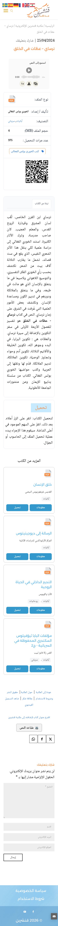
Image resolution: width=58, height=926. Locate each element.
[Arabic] (32, 5)
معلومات (40, 507)
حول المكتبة (26, 692)
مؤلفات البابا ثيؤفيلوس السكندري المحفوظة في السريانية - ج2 (33, 640)
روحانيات (33, 601)
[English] (27, 5)
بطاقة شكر (27, 699)
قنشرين (22, 920)
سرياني (11, 121)
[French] (21, 5)
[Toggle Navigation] (6, 11)
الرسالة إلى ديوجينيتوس (34, 533)
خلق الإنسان (42, 484)
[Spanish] (10, 5)
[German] (16, 5)
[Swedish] (5, 5)
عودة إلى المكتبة (43, 692)
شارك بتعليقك (25, 41)
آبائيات (19, 121)
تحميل (41, 408)
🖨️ (29, 727)
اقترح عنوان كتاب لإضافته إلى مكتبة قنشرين (29, 717)
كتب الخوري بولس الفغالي (25, 151)
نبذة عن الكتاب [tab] (41, 203)
